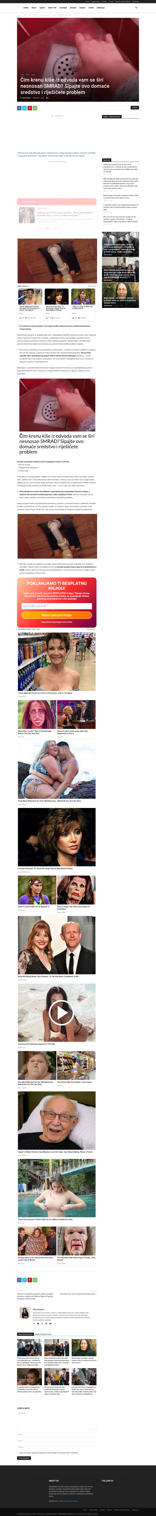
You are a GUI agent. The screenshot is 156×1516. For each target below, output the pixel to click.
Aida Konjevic (26, 98)
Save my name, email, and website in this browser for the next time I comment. (48, 1453)
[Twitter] (24, 108)
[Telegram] (39, 1323)
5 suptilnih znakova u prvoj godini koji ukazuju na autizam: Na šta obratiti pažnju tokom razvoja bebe (29, 1389)
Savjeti (82, 8)
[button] (136, 8)
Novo (34, 8)
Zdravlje (101, 8)
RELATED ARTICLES (25, 1334)
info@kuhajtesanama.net (67, 1501)
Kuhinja (63, 8)
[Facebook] (19, 108)
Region (73, 8)
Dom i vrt (52, 8)
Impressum (135, 1)
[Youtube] (51, 1323)
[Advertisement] (57, 133)
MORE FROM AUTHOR (43, 1334)
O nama (111, 1)
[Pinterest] (30, 108)
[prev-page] (18, 1398)
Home (87, 1)
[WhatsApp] (35, 108)
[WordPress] (47, 1323)
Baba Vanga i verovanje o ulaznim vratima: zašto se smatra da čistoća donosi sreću (84, 1360)
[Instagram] (35, 1323)
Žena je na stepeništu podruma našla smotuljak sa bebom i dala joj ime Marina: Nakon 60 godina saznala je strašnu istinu (35, 1296)
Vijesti (42, 8)
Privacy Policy (96, 1)
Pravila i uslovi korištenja (123, 1)
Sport (91, 8)
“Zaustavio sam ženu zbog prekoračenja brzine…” (78, 1294)
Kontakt (104, 1)
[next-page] (22, 1398)
